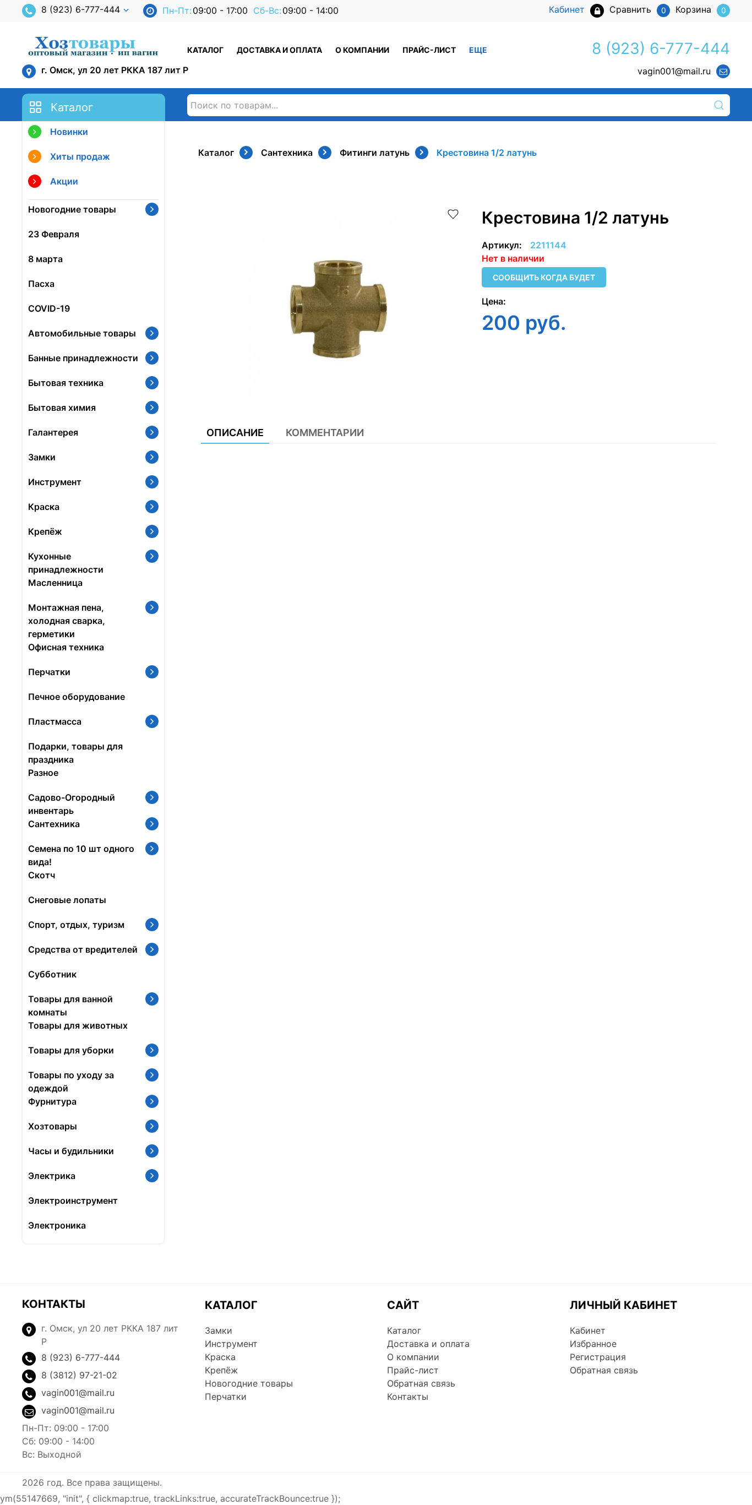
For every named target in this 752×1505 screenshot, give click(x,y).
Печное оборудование (76, 696)
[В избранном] (453, 213)
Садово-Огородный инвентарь (71, 804)
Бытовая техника (65, 382)
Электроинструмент (73, 1200)
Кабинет (588, 1330)
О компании (362, 50)
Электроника (57, 1225)
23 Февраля (53, 234)
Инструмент (54, 481)
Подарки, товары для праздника (75, 753)
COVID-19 (49, 308)
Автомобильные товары (82, 333)
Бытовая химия (62, 407)
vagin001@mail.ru (674, 71)
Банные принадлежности (83, 357)
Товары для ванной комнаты (70, 1005)
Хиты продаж (80, 156)
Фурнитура (52, 1101)
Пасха (41, 283)
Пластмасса (54, 721)
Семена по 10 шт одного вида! (81, 855)
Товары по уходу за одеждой (71, 1081)
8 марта (45, 258)
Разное (43, 772)
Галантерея (53, 432)
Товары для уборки (71, 1050)
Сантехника (54, 823)
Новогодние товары (72, 209)
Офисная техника (66, 647)
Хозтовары (52, 1126)
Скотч (41, 875)
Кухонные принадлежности (65, 563)
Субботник (52, 974)
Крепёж (45, 531)
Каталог (205, 50)
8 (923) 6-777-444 (80, 9)
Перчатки (49, 671)
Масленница (55, 582)
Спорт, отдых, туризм (76, 924)
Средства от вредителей (83, 949)
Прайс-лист (429, 50)
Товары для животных (78, 1025)
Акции (64, 181)
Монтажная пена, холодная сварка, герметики (66, 620)
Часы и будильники (71, 1150)
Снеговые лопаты (67, 899)
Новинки (69, 131)
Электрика (51, 1175)
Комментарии (325, 432)
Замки (42, 457)
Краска (43, 506)
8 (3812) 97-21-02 (79, 1375)
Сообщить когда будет (544, 277)
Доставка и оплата (279, 50)
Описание (235, 432)
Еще (478, 50)
